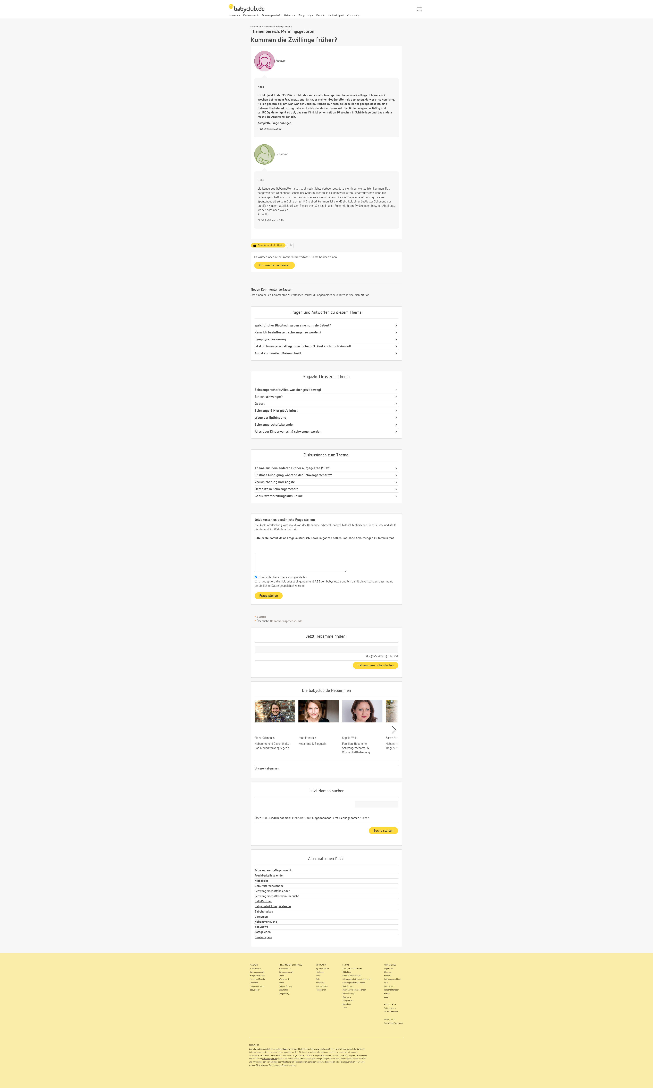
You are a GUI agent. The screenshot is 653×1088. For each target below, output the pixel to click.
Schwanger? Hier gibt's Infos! (276, 410)
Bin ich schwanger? (269, 397)
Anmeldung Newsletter (393, 1023)
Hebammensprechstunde (286, 621)
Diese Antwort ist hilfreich (270, 245)
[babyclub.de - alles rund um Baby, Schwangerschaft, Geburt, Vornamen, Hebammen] (246, 10)
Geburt (260, 403)
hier (363, 295)
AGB (317, 581)
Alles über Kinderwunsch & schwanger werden (288, 431)
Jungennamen (321, 818)
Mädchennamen (279, 818)
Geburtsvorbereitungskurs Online (279, 496)
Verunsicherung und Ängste (275, 482)
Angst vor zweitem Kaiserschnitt (278, 353)
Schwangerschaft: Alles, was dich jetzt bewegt (288, 390)
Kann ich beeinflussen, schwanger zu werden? (288, 332)
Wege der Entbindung (270, 417)
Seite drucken (390, 1008)
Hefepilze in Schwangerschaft (276, 489)
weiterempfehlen (391, 1012)
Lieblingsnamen (349, 818)
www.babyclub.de (281, 1049)
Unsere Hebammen (267, 768)
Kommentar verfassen (274, 265)
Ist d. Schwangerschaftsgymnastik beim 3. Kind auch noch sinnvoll (303, 346)
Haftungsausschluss (288, 1065)
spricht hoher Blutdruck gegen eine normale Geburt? (293, 325)
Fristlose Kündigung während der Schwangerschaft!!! (293, 475)
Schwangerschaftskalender (274, 424)
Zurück (261, 616)
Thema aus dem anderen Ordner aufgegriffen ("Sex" (292, 468)
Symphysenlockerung (270, 339)
